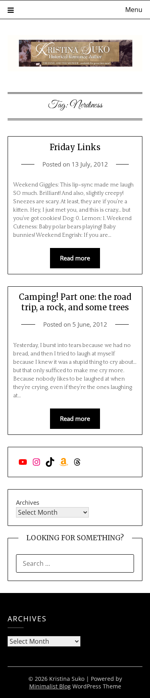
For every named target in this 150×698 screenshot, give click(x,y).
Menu (133, 9)
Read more (75, 258)
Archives (27, 502)
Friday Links (75, 147)
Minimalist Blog (50, 686)
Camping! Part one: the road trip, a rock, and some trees (75, 302)
